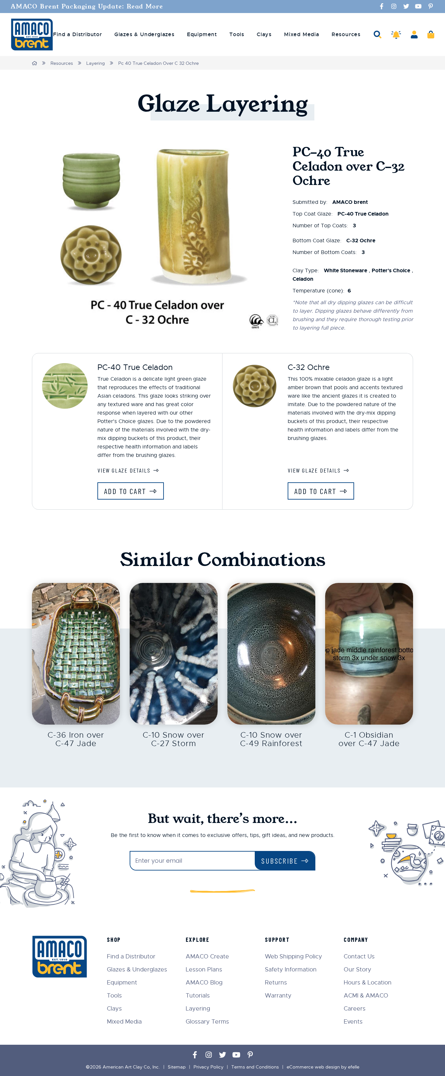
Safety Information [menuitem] (291, 969)
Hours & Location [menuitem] (368, 982)
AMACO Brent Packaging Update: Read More (87, 6)
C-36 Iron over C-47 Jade (76, 739)
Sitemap (177, 1067)
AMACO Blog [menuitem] (204, 982)
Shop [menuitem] (114, 939)
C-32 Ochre (309, 367)
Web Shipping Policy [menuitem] (293, 956)
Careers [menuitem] (355, 1008)
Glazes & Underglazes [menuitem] (144, 34)
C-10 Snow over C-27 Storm (174, 739)
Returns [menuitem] (276, 982)
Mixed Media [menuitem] (301, 34)
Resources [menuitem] (346, 34)
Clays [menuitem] (264, 34)
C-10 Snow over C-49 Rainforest (271, 739)
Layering (95, 63)
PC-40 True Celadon (135, 367)
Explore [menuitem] (197, 939)
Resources (61, 63)
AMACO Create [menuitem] (207, 956)
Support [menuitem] (277, 939)
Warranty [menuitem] (278, 995)
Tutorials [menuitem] (198, 995)
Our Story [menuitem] (357, 969)
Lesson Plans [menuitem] (204, 969)
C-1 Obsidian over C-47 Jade (368, 739)
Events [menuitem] (353, 1021)
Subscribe (279, 860)
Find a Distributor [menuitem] (77, 34)
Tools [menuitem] (236, 34)
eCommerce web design (313, 1067)
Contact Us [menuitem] (359, 956)
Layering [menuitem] (198, 1008)
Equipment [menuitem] (202, 34)
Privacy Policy (208, 1067)
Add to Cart (125, 491)
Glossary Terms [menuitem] (207, 1021)
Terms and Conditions (255, 1067)
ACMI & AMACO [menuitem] (366, 995)
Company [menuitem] (356, 939)
